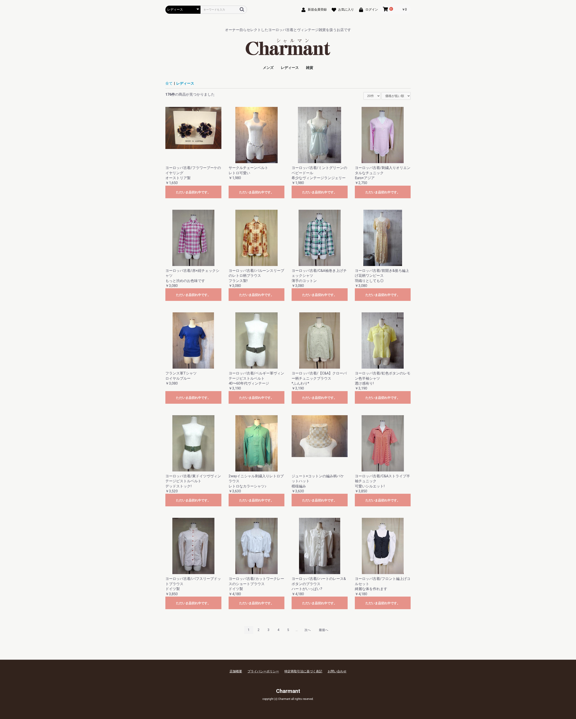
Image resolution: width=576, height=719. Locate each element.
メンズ (268, 67)
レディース (290, 67)
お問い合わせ (337, 671)
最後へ (323, 630)
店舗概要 (236, 671)
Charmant (288, 691)
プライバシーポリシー (263, 671)
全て (169, 83)
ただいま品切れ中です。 (193, 192)
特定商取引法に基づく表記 (303, 671)
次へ (307, 630)
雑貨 (309, 67)
